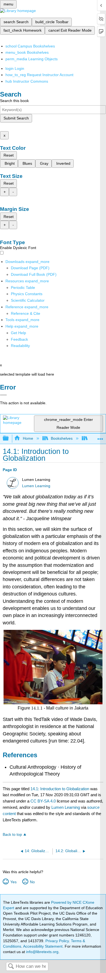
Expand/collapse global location (100, 436)
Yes (13, 882)
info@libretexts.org (41, 952)
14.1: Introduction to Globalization (59, 788)
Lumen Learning (36, 486)
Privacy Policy (57, 941)
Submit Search (16, 118)
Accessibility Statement (43, 946)
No (32, 882)
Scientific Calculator (28, 300)
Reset (9, 155)
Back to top (12, 835)
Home (28, 438)
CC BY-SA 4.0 (43, 801)
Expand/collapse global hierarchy (9, 438)
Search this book (14, 100)
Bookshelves (62, 438)
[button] (19, 339)
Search (11, 966)
